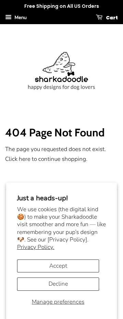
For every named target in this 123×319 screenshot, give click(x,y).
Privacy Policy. (35, 247)
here (24, 159)
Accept (58, 266)
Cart (111, 17)
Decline (58, 284)
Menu (20, 17)
